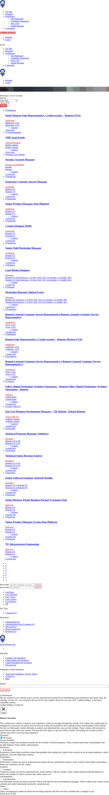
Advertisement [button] (6, 776)
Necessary (7, 738)
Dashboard (9, 16)
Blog (7, 679)
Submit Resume (17, 26)
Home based (12, 629)
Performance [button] (5, 757)
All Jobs (8, 12)
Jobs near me (10, 665)
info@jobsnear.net (7, 644)
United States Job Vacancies (17, 660)
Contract (11, 613)
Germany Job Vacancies (15, 658)
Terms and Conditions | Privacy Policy (21, 674)
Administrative (12, 622)
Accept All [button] (18, 705)
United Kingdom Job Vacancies (18, 663)
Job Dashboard (17, 19)
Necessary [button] (4, 735)
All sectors (11, 627)
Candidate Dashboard (20, 21)
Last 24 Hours (11, 594)
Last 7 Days (10, 597)
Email (3, 684)
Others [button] (3, 786)
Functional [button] (4, 747)
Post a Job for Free (8, 33)
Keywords (4, 584)
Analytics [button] (4, 767)
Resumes (9, 14)
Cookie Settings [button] (6, 705)
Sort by (3, 98)
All (6, 604)
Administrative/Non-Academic (20, 624)
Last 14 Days (10, 599)
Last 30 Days (10, 602)
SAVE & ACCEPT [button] (8, 794)
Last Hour (9, 592)
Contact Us (10, 676)
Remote (10, 631)
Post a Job (15, 23)
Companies (10, 28)
